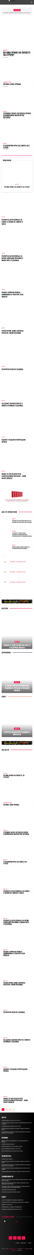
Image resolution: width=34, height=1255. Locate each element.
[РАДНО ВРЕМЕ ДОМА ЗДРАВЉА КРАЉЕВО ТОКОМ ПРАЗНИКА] (17, 320)
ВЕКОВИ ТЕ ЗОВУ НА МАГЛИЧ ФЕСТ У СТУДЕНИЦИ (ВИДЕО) (17, 646)
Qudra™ (15, 1250)
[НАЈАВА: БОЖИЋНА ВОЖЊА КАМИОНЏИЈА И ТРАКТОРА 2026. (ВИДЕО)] (17, 284)
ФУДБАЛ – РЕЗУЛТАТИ (7, 1204)
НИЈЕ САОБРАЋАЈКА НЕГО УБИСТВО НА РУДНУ (12, 1151)
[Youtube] (23, 1238)
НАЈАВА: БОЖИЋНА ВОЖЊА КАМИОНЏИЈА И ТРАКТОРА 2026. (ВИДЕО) (13, 294)
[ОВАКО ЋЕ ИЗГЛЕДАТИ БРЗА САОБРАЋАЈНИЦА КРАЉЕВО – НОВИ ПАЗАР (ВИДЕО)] (17, 465)
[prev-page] (15, 190)
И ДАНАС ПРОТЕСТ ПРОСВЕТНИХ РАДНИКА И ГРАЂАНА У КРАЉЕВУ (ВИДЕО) (17, 688)
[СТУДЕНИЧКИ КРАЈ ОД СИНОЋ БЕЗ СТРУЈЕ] (17, 132)
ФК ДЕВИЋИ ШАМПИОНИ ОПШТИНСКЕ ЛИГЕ (12, 1209)
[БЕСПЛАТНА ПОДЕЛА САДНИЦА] (17, 356)
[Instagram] (15, 1238)
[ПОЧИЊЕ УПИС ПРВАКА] (17, 71)
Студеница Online (12, 1248)
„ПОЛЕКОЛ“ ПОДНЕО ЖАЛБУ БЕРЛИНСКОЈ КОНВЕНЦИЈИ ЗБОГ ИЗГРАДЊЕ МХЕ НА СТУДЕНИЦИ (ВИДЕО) (22, 534)
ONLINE (24, 1248)
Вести (5, 50)
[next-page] (18, 190)
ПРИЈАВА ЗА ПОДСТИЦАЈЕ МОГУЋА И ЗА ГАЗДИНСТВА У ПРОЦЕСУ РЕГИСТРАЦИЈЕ (22, 521)
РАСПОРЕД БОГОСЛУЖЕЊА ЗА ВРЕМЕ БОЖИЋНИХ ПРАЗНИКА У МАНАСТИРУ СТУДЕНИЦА (12, 258)
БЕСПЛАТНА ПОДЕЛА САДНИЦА (12, 369)
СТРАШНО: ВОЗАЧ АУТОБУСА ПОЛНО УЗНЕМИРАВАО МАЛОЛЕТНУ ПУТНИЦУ (17, 115)
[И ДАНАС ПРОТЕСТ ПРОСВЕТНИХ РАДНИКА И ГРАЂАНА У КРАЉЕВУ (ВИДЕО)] (17, 674)
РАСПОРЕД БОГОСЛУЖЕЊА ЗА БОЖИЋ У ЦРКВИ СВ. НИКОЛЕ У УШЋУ (12, 221)
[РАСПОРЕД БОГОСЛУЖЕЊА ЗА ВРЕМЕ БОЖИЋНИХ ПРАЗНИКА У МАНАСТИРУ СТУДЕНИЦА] (17, 247)
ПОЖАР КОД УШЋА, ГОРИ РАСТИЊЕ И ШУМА (12, 1146)
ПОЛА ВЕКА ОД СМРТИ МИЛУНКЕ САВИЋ (11, 1192)
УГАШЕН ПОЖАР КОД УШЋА (8, 1144)
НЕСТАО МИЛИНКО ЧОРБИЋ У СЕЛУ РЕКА (11, 1148)
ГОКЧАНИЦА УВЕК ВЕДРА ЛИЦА (9, 1189)
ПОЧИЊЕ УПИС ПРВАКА (12, 84)
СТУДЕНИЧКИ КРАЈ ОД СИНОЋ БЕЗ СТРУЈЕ (16, 146)
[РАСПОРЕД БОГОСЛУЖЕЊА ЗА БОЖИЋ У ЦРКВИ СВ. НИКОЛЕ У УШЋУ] (17, 211)
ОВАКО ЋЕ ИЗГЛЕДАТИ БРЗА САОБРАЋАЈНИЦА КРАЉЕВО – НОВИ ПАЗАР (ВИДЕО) (14, 476)
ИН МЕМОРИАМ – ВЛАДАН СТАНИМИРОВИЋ (12, 1207)
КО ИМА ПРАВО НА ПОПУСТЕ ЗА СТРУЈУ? (17, 13)
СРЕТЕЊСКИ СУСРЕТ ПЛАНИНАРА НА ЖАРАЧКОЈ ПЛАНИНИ (15, 1202)
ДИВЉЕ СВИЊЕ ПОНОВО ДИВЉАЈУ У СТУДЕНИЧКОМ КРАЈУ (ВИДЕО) (21, 547)
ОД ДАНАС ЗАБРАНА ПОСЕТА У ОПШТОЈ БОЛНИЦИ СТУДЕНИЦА (12, 404)
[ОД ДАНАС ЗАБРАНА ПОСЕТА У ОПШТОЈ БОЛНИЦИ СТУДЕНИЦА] (17, 393)
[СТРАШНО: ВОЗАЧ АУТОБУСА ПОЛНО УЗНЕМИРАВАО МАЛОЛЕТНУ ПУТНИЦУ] (17, 100)
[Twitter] (19, 1238)
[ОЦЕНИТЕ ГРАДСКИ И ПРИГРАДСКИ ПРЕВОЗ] (17, 429)
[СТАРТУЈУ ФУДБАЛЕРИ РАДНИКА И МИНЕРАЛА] (17, 718)
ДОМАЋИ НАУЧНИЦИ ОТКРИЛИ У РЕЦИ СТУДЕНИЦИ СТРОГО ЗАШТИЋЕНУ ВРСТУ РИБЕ (15, 1183)
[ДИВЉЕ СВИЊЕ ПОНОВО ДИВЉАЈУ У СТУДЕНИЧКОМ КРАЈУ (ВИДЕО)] (6, 547)
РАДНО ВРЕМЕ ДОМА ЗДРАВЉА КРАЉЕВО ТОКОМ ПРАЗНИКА (13, 332)
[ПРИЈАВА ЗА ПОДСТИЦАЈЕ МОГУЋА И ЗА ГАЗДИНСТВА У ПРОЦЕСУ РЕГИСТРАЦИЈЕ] (6, 521)
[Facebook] (10, 1238)
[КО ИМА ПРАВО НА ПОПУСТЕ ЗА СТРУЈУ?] (17, 32)
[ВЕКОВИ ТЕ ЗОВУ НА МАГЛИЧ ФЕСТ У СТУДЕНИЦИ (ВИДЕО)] (17, 630)
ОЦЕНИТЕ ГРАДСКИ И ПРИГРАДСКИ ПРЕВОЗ (14, 441)
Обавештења (7, 82)
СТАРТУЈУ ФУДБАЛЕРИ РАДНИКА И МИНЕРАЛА (17, 733)
